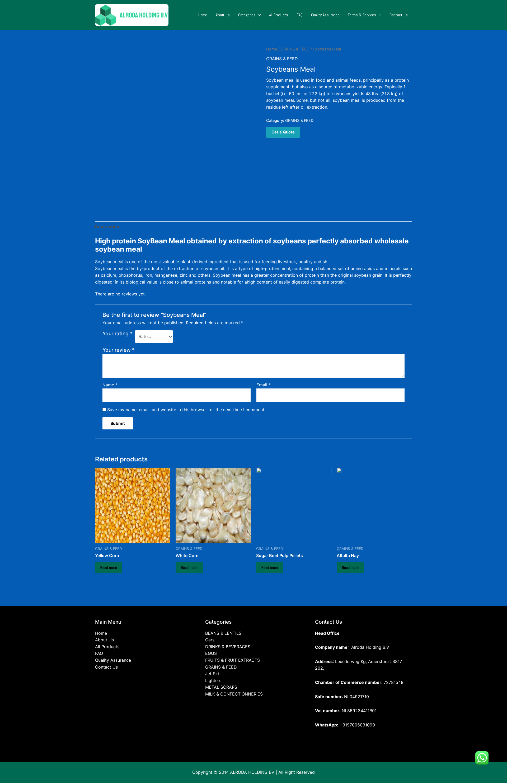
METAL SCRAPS (221, 687)
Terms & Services (362, 15)
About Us (222, 15)
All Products (278, 15)
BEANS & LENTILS (223, 633)
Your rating (117, 333)
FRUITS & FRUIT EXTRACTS (232, 660)
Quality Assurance (325, 15)
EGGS (211, 653)
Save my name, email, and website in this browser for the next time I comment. (186, 409)
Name (110, 384)
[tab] (107, 227)
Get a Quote (283, 132)
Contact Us (399, 15)
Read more (108, 567)
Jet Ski (212, 673)
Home (202, 15)
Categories (247, 15)
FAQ (300, 15)
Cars (209, 639)
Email (263, 384)
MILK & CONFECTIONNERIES (234, 694)
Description (107, 226)
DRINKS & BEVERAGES (227, 646)
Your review (118, 350)
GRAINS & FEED (295, 49)
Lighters (213, 680)
